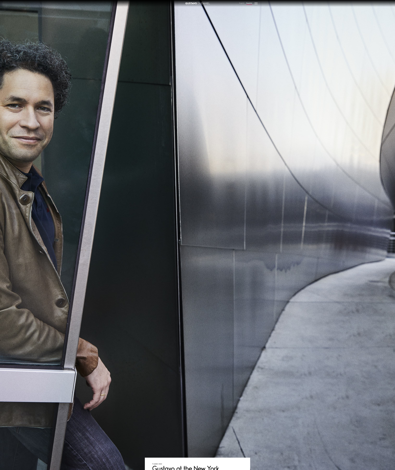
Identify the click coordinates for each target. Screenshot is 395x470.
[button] (256, 3)
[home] (197, 3)
